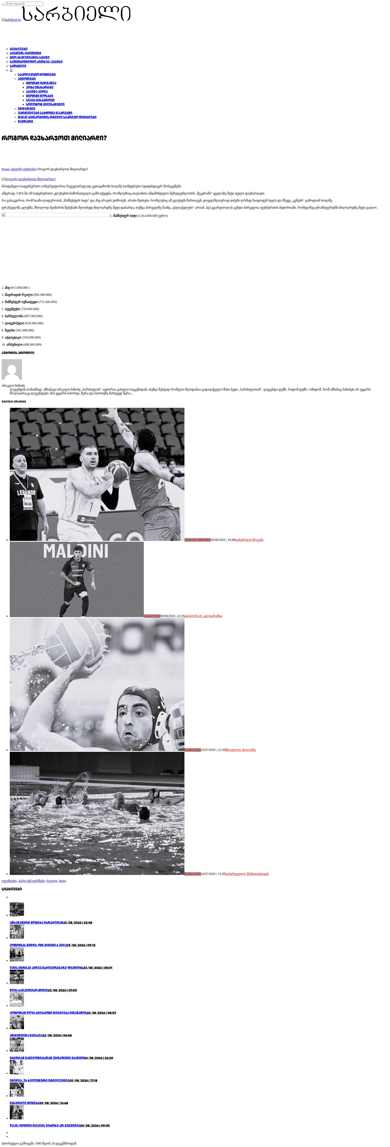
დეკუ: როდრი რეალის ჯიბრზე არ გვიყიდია (45, 1125)
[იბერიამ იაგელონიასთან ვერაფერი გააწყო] (17, 1050)
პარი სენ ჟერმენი (31, 881)
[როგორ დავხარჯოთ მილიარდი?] (29, 179)
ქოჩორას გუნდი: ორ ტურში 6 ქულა (38, 945)
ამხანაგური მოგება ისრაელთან (36, 922)
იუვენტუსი (9, 881)
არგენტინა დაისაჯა (26, 1035)
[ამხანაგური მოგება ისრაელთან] (17, 915)
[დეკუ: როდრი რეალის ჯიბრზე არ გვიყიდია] (17, 1118)
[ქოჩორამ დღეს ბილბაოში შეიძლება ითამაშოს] (17, 1005)
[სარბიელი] (66, 20)
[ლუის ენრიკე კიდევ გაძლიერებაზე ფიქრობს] (17, 960)
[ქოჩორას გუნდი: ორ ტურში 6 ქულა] (17, 938)
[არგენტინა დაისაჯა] (17, 1028)
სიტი (62, 881)
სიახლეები (152, 616)
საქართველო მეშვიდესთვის (247, 874)
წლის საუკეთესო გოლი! (29, 990)
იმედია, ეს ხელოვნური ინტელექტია (39, 1080)
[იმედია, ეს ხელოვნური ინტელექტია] (17, 1073)
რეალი (51, 881)
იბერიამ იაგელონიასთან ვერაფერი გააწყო (47, 1058)
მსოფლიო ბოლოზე (240, 750)
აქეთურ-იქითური (23, 169)
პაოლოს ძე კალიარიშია (203, 616)
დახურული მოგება (249, 539)
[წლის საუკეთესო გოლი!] (17, 983)
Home (6, 169)
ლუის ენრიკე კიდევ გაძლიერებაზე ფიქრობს (46, 968)
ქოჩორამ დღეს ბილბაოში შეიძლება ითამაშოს (48, 1013)
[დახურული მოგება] (17, 1095)
